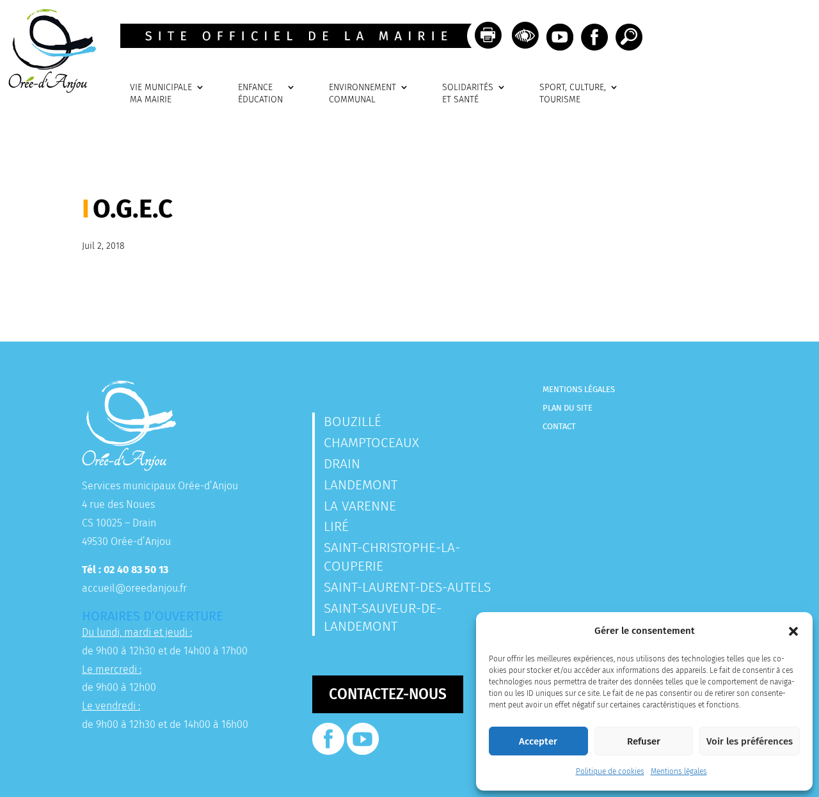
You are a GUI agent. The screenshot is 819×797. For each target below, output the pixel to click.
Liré (336, 526)
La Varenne (360, 506)
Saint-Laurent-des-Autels (407, 587)
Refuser (643, 741)
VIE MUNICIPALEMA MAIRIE (161, 94)
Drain (342, 463)
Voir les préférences (749, 741)
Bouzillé (352, 421)
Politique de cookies (610, 771)
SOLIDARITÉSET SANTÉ (467, 94)
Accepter (538, 741)
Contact (559, 426)
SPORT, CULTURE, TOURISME (572, 94)
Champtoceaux (371, 442)
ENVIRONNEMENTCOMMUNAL (362, 94)
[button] (793, 631)
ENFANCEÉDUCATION (260, 94)
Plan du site (567, 408)
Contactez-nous (388, 694)
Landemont (360, 485)
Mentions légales (679, 771)
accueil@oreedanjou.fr (134, 588)
